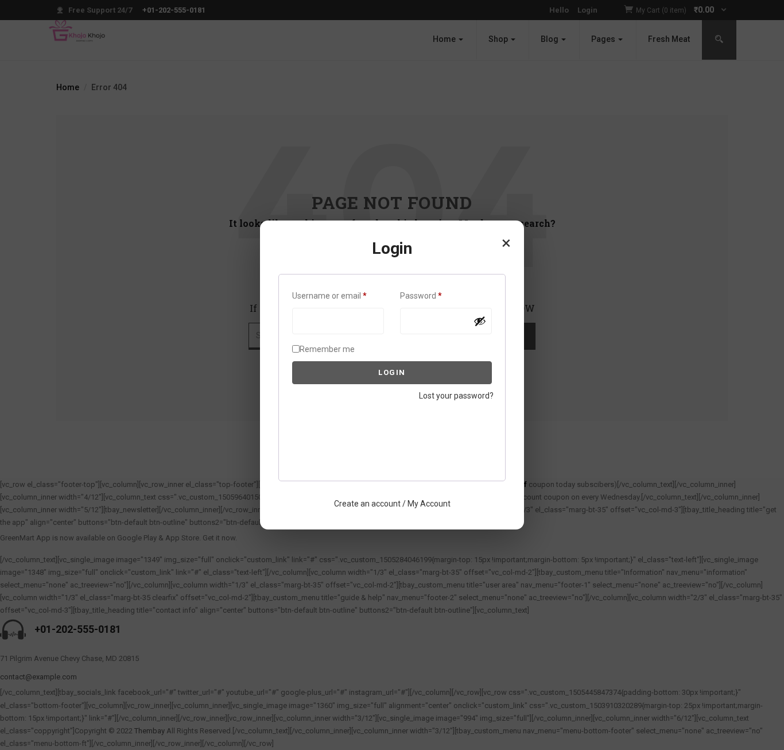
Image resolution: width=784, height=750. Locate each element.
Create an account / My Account (392, 503)
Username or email (338, 295)
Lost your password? (456, 395)
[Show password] (479, 321)
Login (392, 372)
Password (437, 295)
